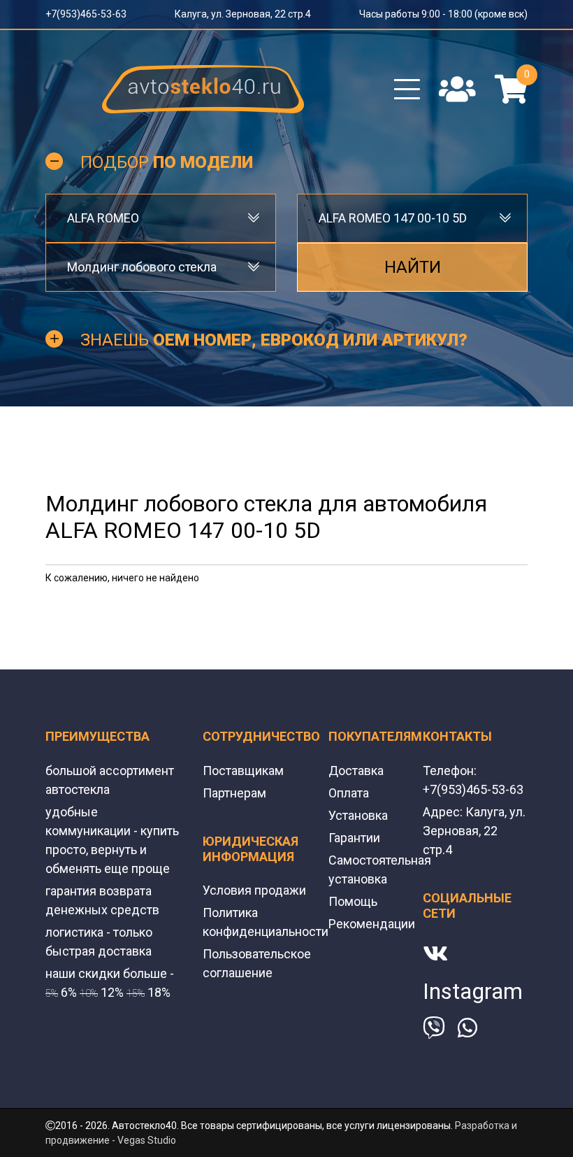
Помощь (352, 901)
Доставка (356, 770)
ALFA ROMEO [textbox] (103, 218)
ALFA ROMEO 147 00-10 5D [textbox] (393, 218)
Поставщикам (243, 770)
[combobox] (160, 218)
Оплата (348, 793)
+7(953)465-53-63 (85, 14)
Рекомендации (371, 923)
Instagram (473, 991)
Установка (358, 815)
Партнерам (234, 793)
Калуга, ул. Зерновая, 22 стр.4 (243, 14)
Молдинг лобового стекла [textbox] (142, 267)
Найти (412, 267)
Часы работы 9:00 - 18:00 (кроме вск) (443, 14)
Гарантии (354, 837)
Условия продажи (254, 890)
